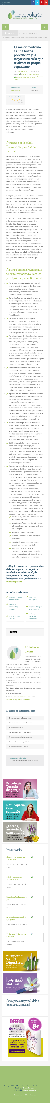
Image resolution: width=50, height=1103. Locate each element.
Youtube (46, 2)
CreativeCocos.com (29, 1088)
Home (23, 33)
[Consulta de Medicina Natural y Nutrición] (21, 789)
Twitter (37, 2)
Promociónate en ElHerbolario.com (20, 723)
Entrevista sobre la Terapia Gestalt (20, 718)
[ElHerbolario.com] (25, 14)
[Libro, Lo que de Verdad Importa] (25, 1037)
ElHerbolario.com (22, 71)
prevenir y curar (33, 33)
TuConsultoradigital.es (29, 1090)
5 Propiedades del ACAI (17, 727)
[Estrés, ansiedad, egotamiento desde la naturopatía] (21, 832)
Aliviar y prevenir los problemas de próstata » (24, 762)
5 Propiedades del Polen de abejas (20, 737)
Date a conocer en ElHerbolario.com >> (26, 1095)
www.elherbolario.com (21, 697)
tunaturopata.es (14, 581)
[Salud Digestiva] (21, 962)
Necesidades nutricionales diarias (20, 732)
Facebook (33, 2)
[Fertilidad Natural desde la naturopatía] (21, 983)
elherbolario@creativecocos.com (18, 700)
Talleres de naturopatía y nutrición (13, 606)
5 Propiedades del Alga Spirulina (19, 742)
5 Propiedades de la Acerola (18, 747)
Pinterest (42, 2)
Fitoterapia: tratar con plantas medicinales (35, 616)
